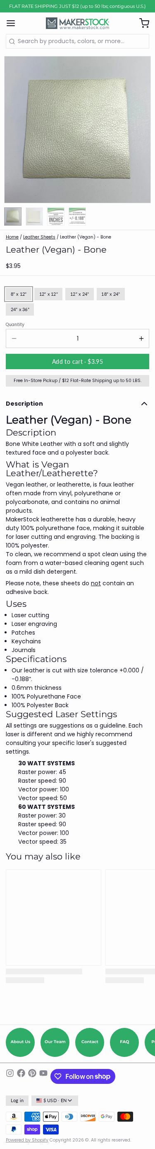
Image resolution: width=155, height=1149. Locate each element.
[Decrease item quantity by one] (13, 338)
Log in (17, 1100)
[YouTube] (43, 1076)
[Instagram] (10, 1076)
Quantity (15, 325)
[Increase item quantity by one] (141, 338)
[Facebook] (21, 1076)
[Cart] (141, 23)
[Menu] (13, 23)
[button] (77, 361)
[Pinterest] (32, 1076)
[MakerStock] (78, 23)
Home (12, 237)
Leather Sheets (39, 237)
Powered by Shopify (27, 1140)
